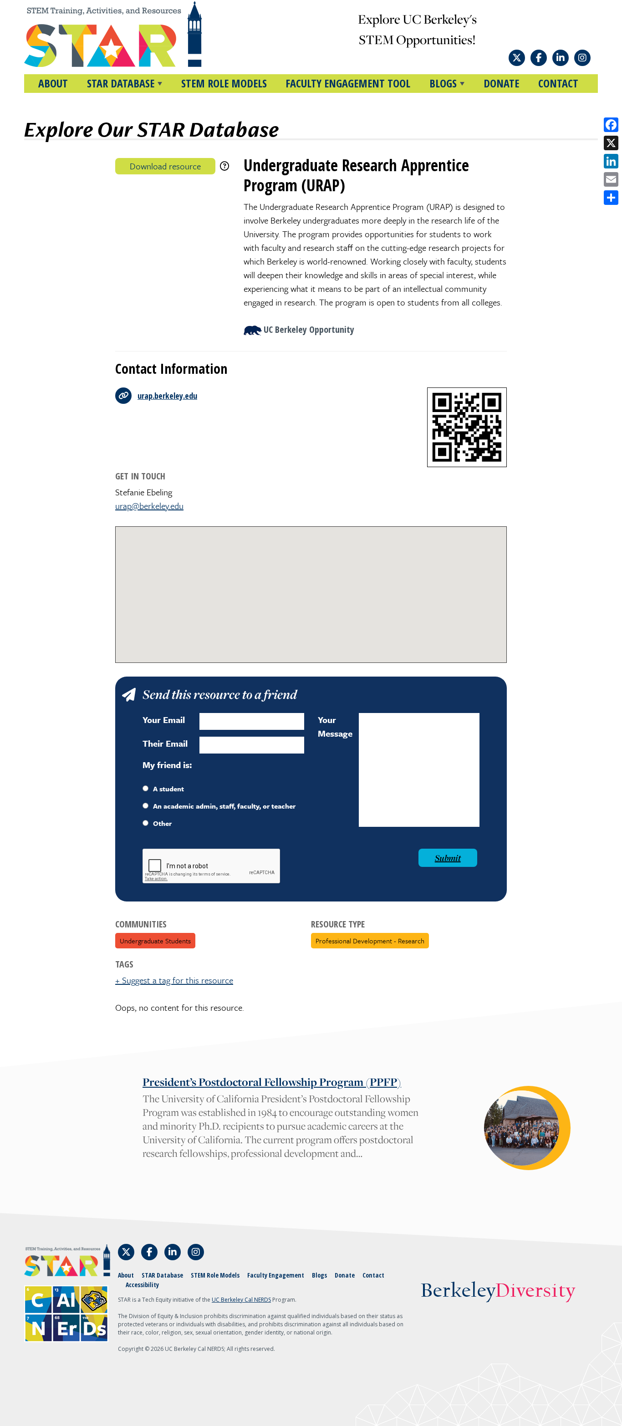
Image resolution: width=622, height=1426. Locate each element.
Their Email (165, 743)
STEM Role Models (224, 83)
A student (168, 789)
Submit (448, 858)
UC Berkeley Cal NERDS (241, 1300)
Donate (501, 83)
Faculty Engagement (275, 1275)
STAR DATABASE (120, 83)
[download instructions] (224, 166)
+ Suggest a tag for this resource (174, 980)
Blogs (319, 1275)
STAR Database (162, 1275)
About (53, 83)
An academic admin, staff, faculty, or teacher (224, 806)
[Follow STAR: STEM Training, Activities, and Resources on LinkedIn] (560, 58)
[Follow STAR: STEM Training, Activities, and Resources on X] (517, 58)
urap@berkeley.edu (149, 505)
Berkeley (498, 1291)
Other (162, 823)
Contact (558, 83)
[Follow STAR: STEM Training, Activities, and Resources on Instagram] (582, 58)
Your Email (164, 719)
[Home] (130, 34)
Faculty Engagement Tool (348, 83)
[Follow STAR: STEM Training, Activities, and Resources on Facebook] (538, 58)
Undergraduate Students (155, 941)
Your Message (335, 726)
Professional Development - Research (370, 941)
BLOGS (443, 83)
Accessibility (142, 1284)
